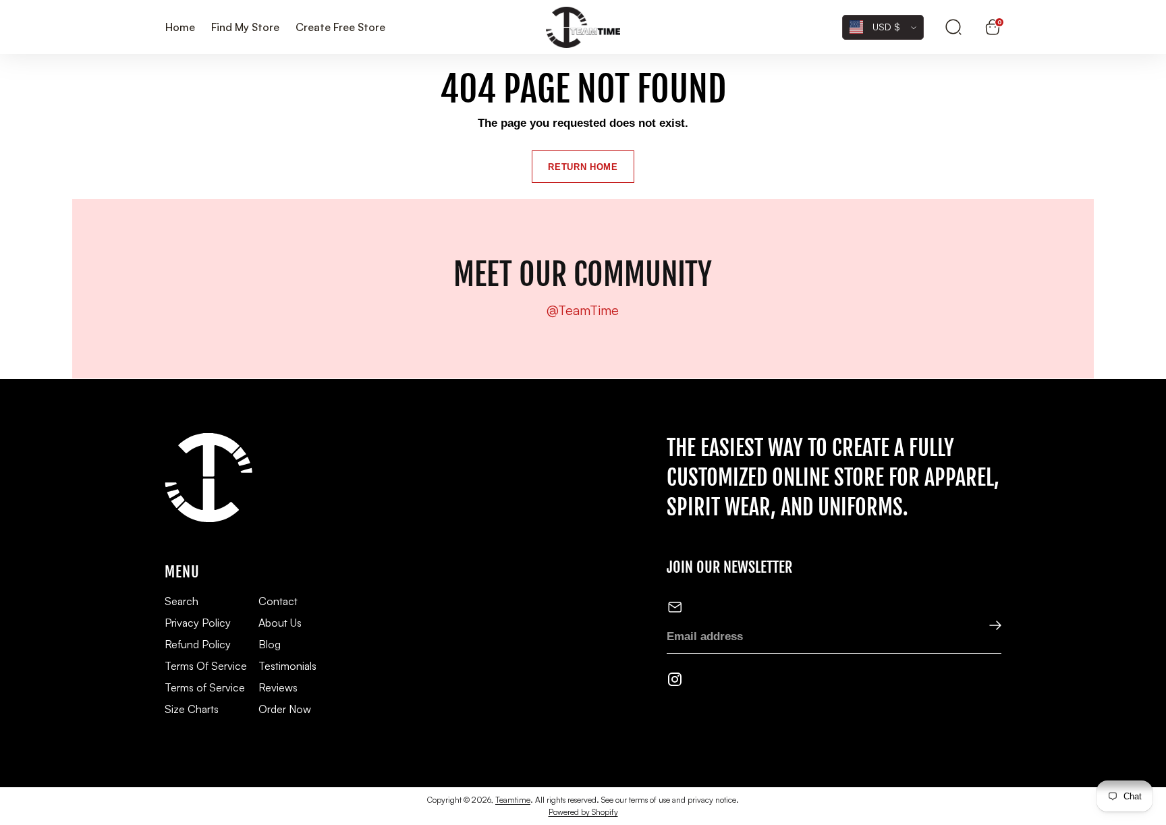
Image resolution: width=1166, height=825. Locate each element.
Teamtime (512, 800)
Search (181, 601)
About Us (280, 622)
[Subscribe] (986, 626)
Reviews (278, 687)
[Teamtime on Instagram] (675, 682)
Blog (269, 644)
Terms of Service (205, 687)
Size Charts (192, 709)
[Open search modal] (953, 27)
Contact (278, 601)
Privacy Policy (198, 622)
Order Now (284, 709)
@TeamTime (583, 310)
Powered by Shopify (583, 812)
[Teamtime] (583, 27)
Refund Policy (198, 644)
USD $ (886, 26)
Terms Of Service (206, 666)
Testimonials (287, 666)
